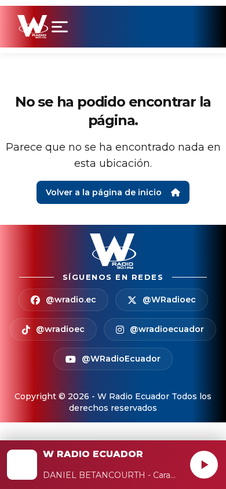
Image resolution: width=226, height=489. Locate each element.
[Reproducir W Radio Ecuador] (204, 465)
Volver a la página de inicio (104, 192)
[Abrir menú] (62, 26)
